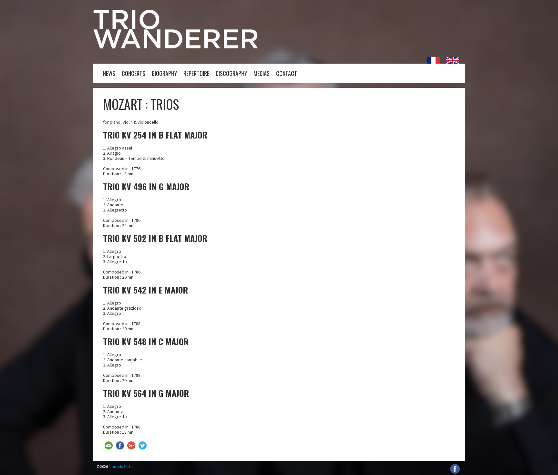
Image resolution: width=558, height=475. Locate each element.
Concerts (133, 73)
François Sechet (121, 466)
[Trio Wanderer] (175, 47)
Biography (164, 73)
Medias (261, 73)
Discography (231, 73)
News (109, 73)
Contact (286, 73)
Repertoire (196, 73)
